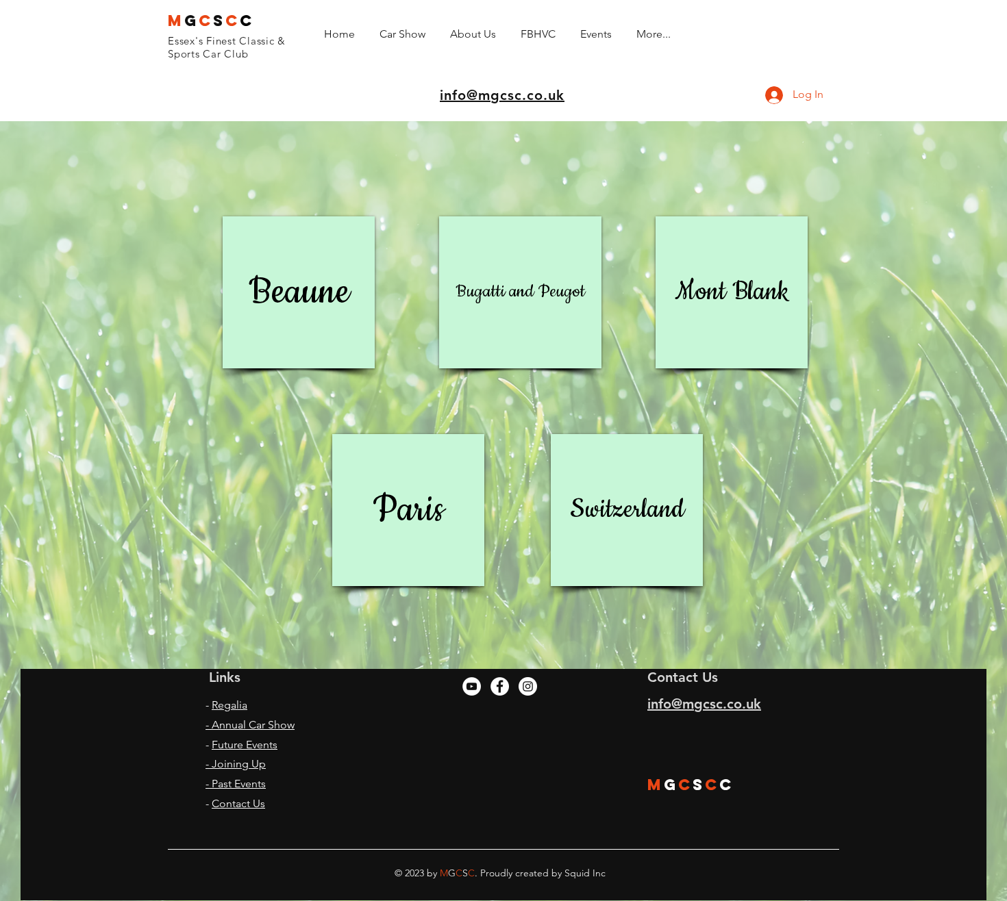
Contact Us (238, 803)
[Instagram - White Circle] (528, 686)
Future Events (244, 744)
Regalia (229, 704)
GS (211, 20)
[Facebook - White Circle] (499, 686)
